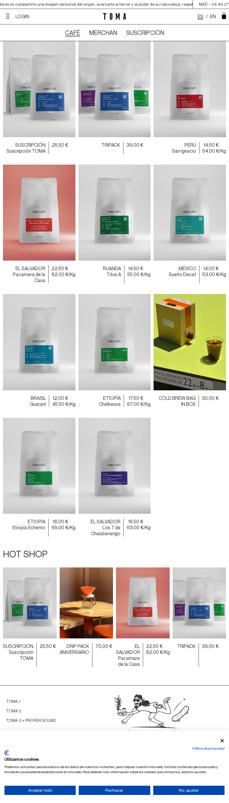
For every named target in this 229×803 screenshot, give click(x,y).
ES (200, 16)
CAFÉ (72, 32)
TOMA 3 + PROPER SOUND (31, 720)
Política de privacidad (208, 748)
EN (213, 16)
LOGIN (22, 16)
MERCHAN (103, 32)
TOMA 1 (13, 701)
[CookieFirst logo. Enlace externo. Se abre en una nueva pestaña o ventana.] (6, 753)
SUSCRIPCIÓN (145, 32)
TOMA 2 (13, 710)
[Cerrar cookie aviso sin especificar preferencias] (222, 740)
